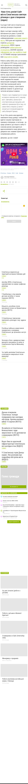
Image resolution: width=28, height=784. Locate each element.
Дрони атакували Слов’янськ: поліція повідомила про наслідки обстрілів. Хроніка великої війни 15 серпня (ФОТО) (12, 417)
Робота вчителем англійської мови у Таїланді (13, 680)
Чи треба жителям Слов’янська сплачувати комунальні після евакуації (13, 354)
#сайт (17, 173)
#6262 (13, 173)
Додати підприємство (14, 521)
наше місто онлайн (11, 57)
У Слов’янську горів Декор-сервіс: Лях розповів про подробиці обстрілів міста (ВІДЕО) (13, 456)
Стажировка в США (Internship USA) (13, 637)
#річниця (21, 173)
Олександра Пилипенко (9, 176)
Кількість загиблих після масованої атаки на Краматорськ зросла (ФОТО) (14, 308)
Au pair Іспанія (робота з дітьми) (11, 592)
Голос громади (10, 476)
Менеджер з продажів (10, 658)
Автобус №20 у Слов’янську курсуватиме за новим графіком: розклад (14, 284)
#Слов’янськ (3, 173)
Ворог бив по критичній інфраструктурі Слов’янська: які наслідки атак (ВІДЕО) (13, 443)
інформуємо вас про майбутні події (13, 52)
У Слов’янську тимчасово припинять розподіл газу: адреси (14, 319)
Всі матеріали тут (14, 486)
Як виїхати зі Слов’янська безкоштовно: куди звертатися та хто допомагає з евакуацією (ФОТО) (14, 431)
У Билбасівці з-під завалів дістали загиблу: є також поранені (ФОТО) (11, 296)
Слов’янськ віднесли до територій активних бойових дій (13, 273)
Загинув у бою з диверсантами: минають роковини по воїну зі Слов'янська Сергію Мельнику (13, 342)
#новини (9, 173)
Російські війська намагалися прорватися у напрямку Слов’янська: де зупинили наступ (14, 330)
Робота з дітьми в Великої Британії (11, 614)
